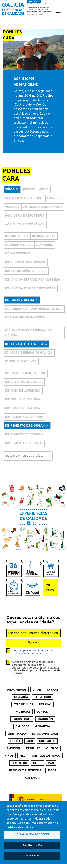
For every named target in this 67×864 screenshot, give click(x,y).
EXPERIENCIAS (23, 704)
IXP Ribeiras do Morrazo (25, 262)
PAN (51, 763)
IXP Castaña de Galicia (24, 381)
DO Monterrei (16, 236)
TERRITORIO (42, 697)
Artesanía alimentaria (42, 207)
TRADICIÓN (45, 719)
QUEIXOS (52, 748)
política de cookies (19, 827)
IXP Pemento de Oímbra (24, 434)
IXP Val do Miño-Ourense (25, 271)
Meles (43, 189)
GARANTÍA (42, 726)
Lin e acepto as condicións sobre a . (34, 652)
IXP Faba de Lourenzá (22, 390)
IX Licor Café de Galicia (24, 344)
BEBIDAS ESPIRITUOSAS (25, 770)
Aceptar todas (32, 856)
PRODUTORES (22, 719)
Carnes (53, 198)
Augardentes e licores (24, 198)
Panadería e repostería (24, 215)
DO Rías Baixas (43, 236)
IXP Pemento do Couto (23, 443)
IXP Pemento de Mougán (25, 425)
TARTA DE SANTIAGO (45, 755)
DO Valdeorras (17, 253)
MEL (22, 755)
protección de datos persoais (31, 653)
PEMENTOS (19, 763)
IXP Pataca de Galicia (22, 408)
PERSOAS (45, 704)
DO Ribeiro (44, 244)
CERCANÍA (21, 697)
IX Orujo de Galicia (20, 361)
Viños (9, 189)
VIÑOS (9, 755)
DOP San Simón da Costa (25, 317)
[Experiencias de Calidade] (13, 7)
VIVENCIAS (23, 711)
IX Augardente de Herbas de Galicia (28, 333)
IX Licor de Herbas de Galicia (28, 352)
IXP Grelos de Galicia (22, 399)
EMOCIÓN (13, 748)
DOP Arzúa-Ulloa (19, 300)
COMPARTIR (47, 741)
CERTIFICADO (17, 733)
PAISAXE (52, 690)
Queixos (28, 189)
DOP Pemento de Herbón (25, 373)
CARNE (37, 763)
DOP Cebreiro (16, 308)
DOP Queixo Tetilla (47, 308)
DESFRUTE (33, 748)
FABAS (51, 770)
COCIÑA (15, 741)
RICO (29, 741)
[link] (27, 8)
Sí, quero (33, 642)
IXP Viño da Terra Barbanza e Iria (32, 279)
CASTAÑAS (32, 777)
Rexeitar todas (32, 845)
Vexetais (12, 207)
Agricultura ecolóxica (24, 224)
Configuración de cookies (32, 834)
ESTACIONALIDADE (45, 733)
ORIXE (37, 690)
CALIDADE (22, 726)
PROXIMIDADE (16, 690)
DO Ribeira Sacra (19, 244)
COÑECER (42, 711)
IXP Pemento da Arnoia (24, 417)
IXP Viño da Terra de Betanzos (30, 288)
